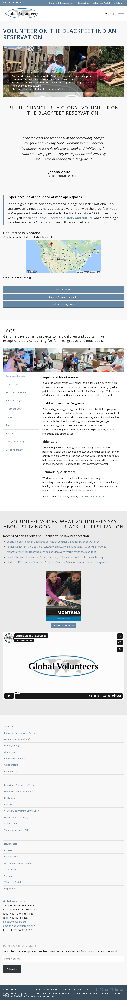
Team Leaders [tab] (12, 425)
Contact (8, 850)
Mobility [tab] (9, 417)
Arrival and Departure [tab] (16, 392)
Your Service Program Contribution (21, 810)
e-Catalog (118, 2)
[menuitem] (53, 3)
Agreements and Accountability (19, 862)
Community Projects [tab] (15, 376)
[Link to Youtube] (106, 989)
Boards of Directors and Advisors (21, 732)
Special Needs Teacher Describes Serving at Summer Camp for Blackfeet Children (53, 541)
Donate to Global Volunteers (18, 791)
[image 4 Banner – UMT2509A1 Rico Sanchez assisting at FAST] (48, 360)
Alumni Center (11, 823)
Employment (10, 888)
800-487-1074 (17, 2)
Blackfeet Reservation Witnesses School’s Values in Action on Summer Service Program (56, 562)
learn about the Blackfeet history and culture (58, 218)
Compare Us (10, 771)
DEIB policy (9, 797)
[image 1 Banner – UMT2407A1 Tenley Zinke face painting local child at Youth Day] (18, 360)
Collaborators (11, 764)
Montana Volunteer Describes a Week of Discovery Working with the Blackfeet (51, 551)
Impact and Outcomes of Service (20, 785)
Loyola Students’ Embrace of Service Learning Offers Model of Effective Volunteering (55, 557)
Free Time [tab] (10, 433)
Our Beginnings (12, 745)
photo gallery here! (92, 496)
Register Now (67, 2)
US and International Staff (17, 739)
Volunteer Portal (101, 2)
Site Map (8, 875)
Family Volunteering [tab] (15, 441)
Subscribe (12, 969)
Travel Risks (10, 869)
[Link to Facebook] (96, 989)
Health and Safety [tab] (14, 408)
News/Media (10, 843)
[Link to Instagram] (111, 989)
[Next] (116, 72)
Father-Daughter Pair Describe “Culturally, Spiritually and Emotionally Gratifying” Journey (56, 546)
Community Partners (14, 758)
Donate (53, 2)
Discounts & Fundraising (16, 817)
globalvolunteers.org (15, 921)
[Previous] (11, 72)
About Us (8, 726)
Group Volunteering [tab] (15, 449)
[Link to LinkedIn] (116, 989)
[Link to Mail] (121, 989)
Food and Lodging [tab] (14, 400)
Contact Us (83, 2)
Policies (8, 804)
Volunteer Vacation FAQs (16, 829)
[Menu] (120, 13)
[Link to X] (101, 989)
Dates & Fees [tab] (12, 384)
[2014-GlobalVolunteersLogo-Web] (22, 13)
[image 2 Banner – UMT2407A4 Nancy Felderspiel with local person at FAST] (79, 360)
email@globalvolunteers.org (19, 925)
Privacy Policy (11, 856)
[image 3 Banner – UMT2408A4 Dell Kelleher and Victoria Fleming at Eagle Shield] (109, 360)
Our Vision (9, 752)
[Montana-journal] (63, 596)
